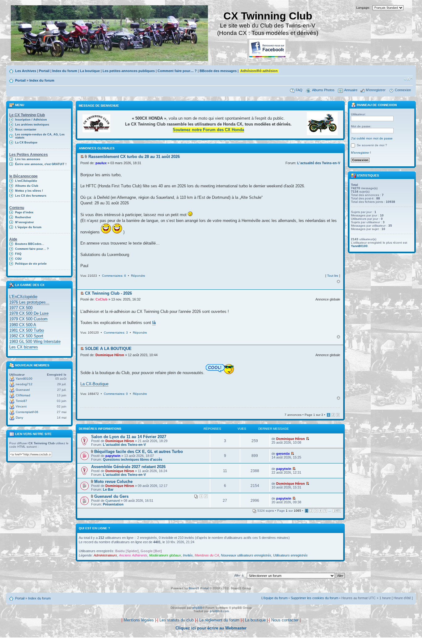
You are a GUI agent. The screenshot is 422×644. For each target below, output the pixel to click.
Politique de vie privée (31, 263)
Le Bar (108, 489)
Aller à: (239, 575)
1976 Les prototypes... (29, 302)
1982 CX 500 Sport (26, 336)
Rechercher (23, 217)
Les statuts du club (176, 620)
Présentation (113, 504)
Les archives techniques (32, 124)
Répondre (138, 275)
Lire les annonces (27, 159)
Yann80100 (24, 378)
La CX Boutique (26, 142)
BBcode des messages (218, 71)
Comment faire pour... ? (32, 248)
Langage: (363, 7)
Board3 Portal (199, 588)
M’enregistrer (376, 90)
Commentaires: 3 (116, 332)
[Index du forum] (110, 33)
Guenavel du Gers (111, 496)
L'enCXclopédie (26, 180)
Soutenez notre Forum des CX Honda (208, 129)
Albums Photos (323, 90)
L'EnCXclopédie (23, 296)
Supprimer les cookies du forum (314, 598)
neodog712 (24, 384)
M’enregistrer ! (361, 152)
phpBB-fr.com (219, 611)
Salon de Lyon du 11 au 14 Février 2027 (128, 436)
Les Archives (25, 71)
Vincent (21, 406)
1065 (337, 510)
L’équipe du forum (28, 227)
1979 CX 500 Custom (28, 319)
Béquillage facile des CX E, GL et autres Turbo (138, 451)
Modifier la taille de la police (408, 79)
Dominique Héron (109, 355)
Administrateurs (105, 555)
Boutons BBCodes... (29, 243)
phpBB (197, 607)
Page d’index (24, 212)
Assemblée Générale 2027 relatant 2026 (128, 466)
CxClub (101, 299)
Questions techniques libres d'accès (132, 459)
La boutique (90, 71)
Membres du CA (207, 555)
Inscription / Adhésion (31, 119)
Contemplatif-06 (27, 412)
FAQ (299, 90)
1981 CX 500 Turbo (26, 330)
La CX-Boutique (94, 384)
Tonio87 (21, 401)
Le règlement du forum (219, 620)
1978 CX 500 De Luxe (29, 313)
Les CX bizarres (23, 347)
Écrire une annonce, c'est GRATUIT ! (40, 164)
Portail (44, 71)
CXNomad (23, 395)
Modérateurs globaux (165, 555)
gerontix (283, 453)
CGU (18, 258)
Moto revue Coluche (113, 481)
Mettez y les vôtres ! (29, 190)
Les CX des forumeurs (30, 195)
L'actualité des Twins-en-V (318, 163)
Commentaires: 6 (114, 275)
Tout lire (332, 275)
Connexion (403, 90)
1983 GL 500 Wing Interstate (35, 341)
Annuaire (350, 90)
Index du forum (64, 71)
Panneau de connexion (376, 105)
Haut (338, 281)
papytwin (112, 456)
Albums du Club (26, 185)
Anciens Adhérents (133, 555)
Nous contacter (25, 129)
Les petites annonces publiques (129, 71)
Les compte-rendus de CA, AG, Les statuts (40, 136)
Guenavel (23, 389)
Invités (188, 555)
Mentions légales (139, 620)
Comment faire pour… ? (177, 71)
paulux (101, 163)
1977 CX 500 (20, 307)
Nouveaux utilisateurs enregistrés (246, 555)
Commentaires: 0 (116, 393)
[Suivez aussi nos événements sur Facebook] (267, 49)
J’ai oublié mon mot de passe (372, 138)
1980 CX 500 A (22, 324)
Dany (19, 417)
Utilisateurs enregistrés (290, 555)
